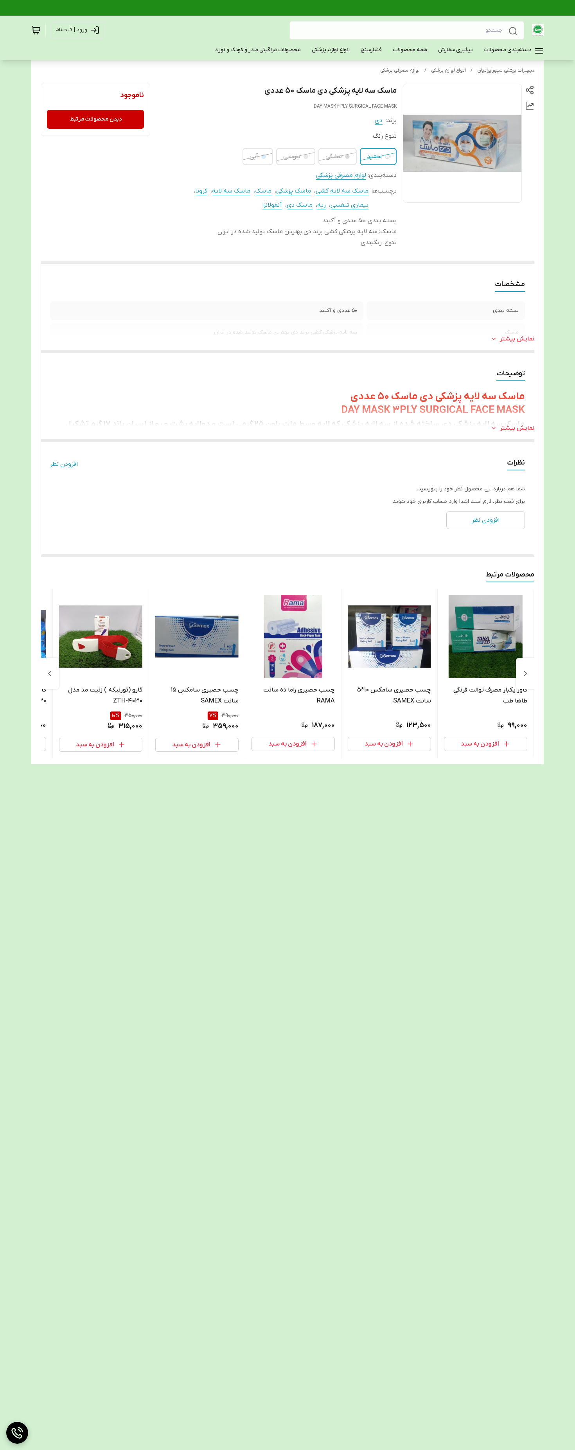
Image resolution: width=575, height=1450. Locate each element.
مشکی (333, 156)
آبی (254, 156)
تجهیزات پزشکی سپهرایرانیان (505, 70)
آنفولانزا (272, 205)
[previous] (525, 673)
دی (379, 120)
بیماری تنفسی (349, 205)
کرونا (201, 191)
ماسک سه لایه (231, 191)
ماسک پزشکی (293, 191)
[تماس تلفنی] (17, 1433)
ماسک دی (300, 205)
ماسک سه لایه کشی (342, 191)
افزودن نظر (64, 464)
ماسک (263, 191)
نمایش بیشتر (517, 339)
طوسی (291, 156)
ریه (321, 205)
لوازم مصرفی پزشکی (400, 70)
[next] (49, 673)
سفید (374, 156)
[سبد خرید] (36, 30)
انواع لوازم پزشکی (448, 70)
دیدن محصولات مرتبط (96, 119)
